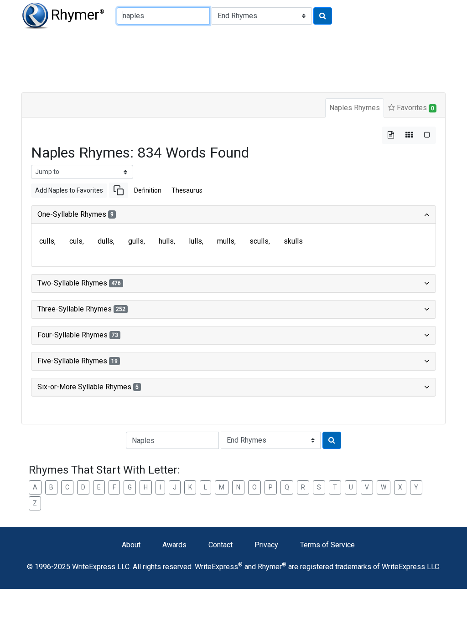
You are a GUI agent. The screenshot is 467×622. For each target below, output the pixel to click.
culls (46, 241)
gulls (136, 241)
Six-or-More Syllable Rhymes (88, 386)
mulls (225, 241)
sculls (259, 241)
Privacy (266, 544)
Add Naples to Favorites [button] (69, 190)
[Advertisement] (233, 59)
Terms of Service (327, 544)
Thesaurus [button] (186, 190)
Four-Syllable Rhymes (77, 335)
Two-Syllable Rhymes (79, 283)
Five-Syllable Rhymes (77, 361)
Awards (174, 544)
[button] (118, 190)
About (131, 544)
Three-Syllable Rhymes (81, 309)
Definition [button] (147, 190)
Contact (220, 544)
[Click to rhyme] (322, 16)
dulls (105, 241)
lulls (195, 241)
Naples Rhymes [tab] (354, 107)
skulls (293, 241)
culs (76, 241)
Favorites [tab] (414, 107)
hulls (166, 241)
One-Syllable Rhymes (75, 214)
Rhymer (77, 14)
